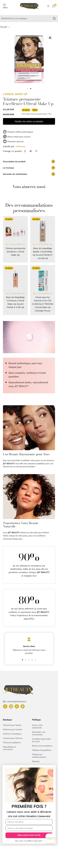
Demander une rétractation (38, 733)
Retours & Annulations (42, 746)
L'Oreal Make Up (15, 94)
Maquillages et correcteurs (9, 748)
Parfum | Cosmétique (12, 734)
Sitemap (35, 761)
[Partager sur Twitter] (30, 151)
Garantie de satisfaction (15, 174)
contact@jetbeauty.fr (16, 701)
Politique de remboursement (39, 755)
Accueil (4, 26)
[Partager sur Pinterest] (36, 151)
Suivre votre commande (37, 726)
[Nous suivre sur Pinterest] (16, 706)
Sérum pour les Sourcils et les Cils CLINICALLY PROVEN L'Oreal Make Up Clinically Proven (42, 304)
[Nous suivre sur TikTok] (22, 706)
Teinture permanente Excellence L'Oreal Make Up (15, 251)
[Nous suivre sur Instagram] (11, 706)
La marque (8, 167)
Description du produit (14, 161)
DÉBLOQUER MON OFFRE (29, 835)
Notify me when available (29, 121)
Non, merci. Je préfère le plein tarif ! (29, 841)
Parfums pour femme (12, 725)
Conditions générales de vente (41, 740)
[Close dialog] (53, 767)
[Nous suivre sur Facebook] (5, 706)
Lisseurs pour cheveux (13, 738)
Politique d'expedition (41, 750)
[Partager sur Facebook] (25, 151)
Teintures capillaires (12, 742)
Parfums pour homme (12, 729)
